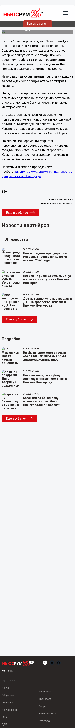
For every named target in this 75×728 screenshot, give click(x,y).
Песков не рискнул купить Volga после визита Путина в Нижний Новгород (47, 279)
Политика (7, 702)
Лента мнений (10, 709)
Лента (5, 688)
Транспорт (45, 699)
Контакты (7, 670)
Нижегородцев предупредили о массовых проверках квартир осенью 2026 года (46, 256)
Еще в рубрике (17, 213)
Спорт (42, 706)
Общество (8, 695)
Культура (44, 720)
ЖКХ (4, 717)
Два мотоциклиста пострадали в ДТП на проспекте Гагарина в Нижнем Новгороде (47, 302)
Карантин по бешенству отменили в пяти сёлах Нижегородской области (41, 401)
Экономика (45, 691)
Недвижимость (48, 713)
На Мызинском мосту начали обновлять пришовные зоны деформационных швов (44, 356)
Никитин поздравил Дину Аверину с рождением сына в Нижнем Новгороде (45, 379)
